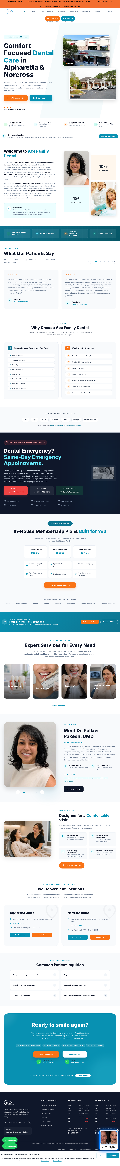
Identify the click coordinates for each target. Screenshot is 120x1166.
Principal (76, 419)
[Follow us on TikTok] (15, 1122)
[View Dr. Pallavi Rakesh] (24, 792)
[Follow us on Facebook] (5, 1122)
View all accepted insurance (58, 425)
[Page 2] (100, 262)
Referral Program (46, 1121)
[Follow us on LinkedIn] (29, 1122)
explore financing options (74, 425)
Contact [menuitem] (109, 11)
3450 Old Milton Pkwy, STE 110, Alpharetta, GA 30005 (77, 1129)
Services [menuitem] (33, 11)
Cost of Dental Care (47, 1125)
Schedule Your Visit (72, 865)
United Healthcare (90, 419)
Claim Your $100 (109, 622)
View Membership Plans (60, 585)
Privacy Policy (57, 1161)
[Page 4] (108, 262)
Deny (101, 1156)
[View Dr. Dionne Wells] (32, 792)
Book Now (42, 935)
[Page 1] (96, 262)
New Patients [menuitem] (46, 11)
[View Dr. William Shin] (28, 792)
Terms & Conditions (85, 1149)
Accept (113, 1156)
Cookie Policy (45, 1161)
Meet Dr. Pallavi (74, 789)
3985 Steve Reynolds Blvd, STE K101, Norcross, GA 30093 (105, 1129)
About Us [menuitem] (85, 11)
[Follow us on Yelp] (24, 1122)
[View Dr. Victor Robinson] (36, 792)
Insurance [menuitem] (60, 11)
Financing (44, 1117)
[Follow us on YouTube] (19, 1122)
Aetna (25, 419)
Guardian (55, 419)
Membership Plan (46, 1113)
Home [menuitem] (24, 11)
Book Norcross (68, 18)
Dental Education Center (48, 1105)
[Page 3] (104, 262)
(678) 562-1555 (56, 6)
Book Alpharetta (52, 18)
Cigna (34, 419)
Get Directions (20, 935)
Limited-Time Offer (102, 1)
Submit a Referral (90, 622)
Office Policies (99, 1149)
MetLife (44, 419)
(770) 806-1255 (75, 6)
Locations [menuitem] (97, 11)
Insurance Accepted (47, 1109)
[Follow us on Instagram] (10, 1122)
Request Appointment (108, 136)
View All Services (60, 706)
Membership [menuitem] (74, 11)
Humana (65, 419)
